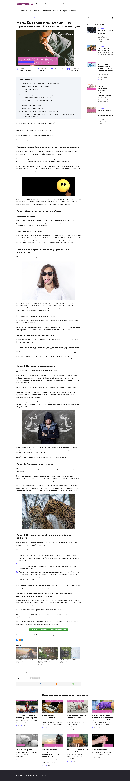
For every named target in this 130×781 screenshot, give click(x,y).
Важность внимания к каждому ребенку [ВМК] (26, 717)
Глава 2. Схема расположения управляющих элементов (42, 95)
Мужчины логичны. (32, 89)
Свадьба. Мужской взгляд (68, 659)
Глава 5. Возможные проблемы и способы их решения (42, 111)
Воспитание (34, 11)
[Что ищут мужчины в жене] (26, 653)
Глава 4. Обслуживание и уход (33, 108)
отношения (31, 673)
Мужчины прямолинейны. (34, 92)
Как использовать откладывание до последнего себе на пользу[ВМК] (50, 753)
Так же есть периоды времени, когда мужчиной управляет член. (47, 103)
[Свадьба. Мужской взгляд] (70, 653)
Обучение (21, 11)
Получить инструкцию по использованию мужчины (50, 629)
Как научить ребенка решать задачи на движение (105, 31)
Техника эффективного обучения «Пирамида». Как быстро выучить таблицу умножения (105, 91)
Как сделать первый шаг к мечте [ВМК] (77, 751)
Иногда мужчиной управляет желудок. (38, 100)
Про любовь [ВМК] (24, 750)
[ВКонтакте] (17, 640)
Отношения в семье (50, 11)
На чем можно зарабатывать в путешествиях (48, 718)
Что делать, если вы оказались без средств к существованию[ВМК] (102, 718)
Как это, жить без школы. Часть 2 (104, 49)
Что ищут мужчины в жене (24, 659)
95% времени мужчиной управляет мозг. (39, 97)
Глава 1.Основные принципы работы (35, 87)
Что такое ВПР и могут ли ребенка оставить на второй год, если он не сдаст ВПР (105, 68)
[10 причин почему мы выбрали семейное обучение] (48, 653)
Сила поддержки (99, 750)
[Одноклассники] (20, 640)
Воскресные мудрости (69, 11)
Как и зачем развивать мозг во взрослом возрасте (76, 718)
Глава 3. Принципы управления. (34, 105)
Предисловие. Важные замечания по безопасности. (41, 84)
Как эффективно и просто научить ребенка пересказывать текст (105, 113)
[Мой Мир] (22, 640)
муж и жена (21, 673)
